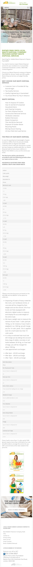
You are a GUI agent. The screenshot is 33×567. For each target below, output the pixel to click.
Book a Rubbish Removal (16, 510)
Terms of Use (6, 539)
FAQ (4, 533)
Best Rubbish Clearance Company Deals (14, 532)
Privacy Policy (7, 537)
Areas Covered (7, 541)
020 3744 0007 (23, 4)
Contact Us (6, 535)
